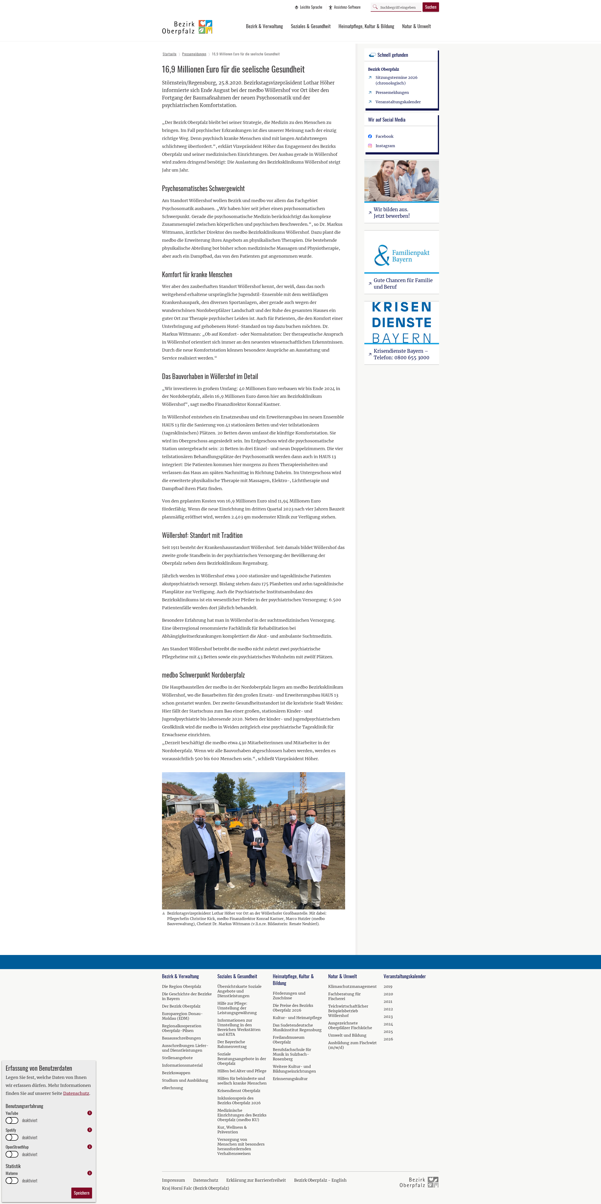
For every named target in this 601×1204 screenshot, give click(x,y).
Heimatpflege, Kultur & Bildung (366, 26)
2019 (388, 986)
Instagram (385, 145)
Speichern (81, 1193)
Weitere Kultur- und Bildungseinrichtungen (294, 1069)
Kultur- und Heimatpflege (297, 1017)
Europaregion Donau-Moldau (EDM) (182, 1016)
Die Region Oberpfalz (181, 986)
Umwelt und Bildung (347, 1035)
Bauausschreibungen (181, 1038)
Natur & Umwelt (416, 26)
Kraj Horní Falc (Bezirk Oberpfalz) (195, 1188)
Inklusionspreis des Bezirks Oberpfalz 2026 (239, 1100)
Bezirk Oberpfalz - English (320, 1180)
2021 (388, 1001)
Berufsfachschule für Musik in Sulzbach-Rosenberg (292, 1054)
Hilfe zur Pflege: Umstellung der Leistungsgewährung (237, 1008)
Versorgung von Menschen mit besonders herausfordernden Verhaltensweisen (241, 1146)
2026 (388, 1039)
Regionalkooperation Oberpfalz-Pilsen (181, 1028)
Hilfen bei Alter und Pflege (241, 1071)
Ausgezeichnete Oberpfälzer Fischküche (350, 1025)
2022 (388, 1009)
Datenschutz (76, 1093)
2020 (388, 994)
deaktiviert (29, 1120)
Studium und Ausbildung (185, 1080)
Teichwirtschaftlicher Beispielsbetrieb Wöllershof (348, 1011)
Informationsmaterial (182, 1065)
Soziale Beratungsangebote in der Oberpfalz (241, 1059)
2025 (388, 1031)
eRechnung (172, 1087)
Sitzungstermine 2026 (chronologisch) (397, 80)
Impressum (173, 1180)
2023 (388, 1016)
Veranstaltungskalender (398, 102)
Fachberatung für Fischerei (344, 996)
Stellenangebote (177, 1057)
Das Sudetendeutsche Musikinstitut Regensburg (297, 1027)
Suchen (430, 7)
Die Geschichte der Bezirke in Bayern (187, 996)
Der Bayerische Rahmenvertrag (232, 1044)
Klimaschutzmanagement (352, 986)
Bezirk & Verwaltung (264, 26)
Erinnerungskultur (290, 1078)
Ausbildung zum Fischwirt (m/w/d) (352, 1045)
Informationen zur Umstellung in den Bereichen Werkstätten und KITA (239, 1027)
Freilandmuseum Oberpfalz (288, 1039)
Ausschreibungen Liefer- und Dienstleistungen (185, 1048)
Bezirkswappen (176, 1072)
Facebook (384, 136)
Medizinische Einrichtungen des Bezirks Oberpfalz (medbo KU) (241, 1115)
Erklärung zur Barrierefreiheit (256, 1180)
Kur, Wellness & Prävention (232, 1129)
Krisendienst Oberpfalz (238, 1090)
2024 (388, 1024)
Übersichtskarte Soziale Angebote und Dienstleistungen (239, 991)
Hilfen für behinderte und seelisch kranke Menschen (242, 1080)
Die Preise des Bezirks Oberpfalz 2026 (293, 1007)
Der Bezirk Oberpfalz (181, 1006)
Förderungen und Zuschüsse (289, 995)
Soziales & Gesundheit (311, 26)
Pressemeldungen (392, 92)
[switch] (12, 1120)
